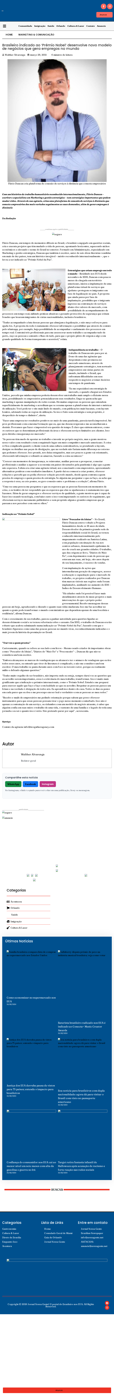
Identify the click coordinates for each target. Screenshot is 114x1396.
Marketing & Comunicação (36, 34)
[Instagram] (110, 6)
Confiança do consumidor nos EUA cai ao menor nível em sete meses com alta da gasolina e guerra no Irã (31, 1166)
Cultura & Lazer (75, 26)
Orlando (60, 26)
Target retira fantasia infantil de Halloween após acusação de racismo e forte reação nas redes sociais (81, 1166)
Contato (90, 26)
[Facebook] (107, 1303)
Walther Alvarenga (32, 754)
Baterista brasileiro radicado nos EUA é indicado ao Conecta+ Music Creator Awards (82, 1026)
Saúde (51, 26)
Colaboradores (14, 1368)
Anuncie (101, 26)
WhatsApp (13, 784)
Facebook (30, 784)
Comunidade (25, 26)
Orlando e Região (15, 1356)
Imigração (39, 26)
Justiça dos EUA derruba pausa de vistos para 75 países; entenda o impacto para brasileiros (31, 1089)
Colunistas (11, 1343)
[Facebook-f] (103, 6)
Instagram (48, 784)
